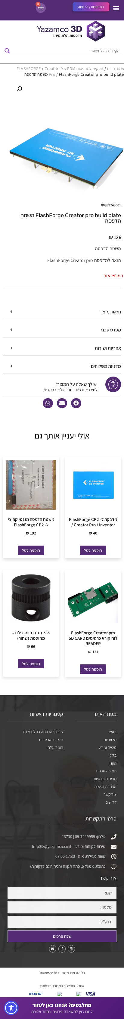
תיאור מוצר (110, 312)
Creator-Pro (52, 71)
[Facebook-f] (62, 948)
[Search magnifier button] (7, 51)
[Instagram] (71, 948)
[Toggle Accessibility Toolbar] (11, 1007)
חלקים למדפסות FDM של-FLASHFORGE (60, 68)
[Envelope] (52, 948)
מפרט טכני (111, 330)
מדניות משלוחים (106, 366)
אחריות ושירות (108, 348)
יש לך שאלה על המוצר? (76, 384)
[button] (116, 8)
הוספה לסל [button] (93, 550)
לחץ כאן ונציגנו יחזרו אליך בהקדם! (71, 390)
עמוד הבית (115, 68)
